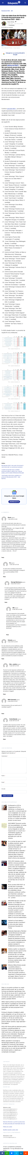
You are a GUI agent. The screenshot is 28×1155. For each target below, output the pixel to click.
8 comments (11, 25)
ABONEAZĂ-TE (14, 501)
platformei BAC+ (13, 65)
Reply (3, 557)
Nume (3, 775)
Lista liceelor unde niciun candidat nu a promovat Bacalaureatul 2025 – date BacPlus (11, 477)
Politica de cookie (7, 1126)
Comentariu (5, 756)
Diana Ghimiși (10, 21)
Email (3, 782)
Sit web (3, 788)
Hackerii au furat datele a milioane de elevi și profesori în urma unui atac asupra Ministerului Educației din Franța (16, 924)
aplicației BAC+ (11, 108)
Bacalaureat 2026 (6, 10)
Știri (12, 10)
